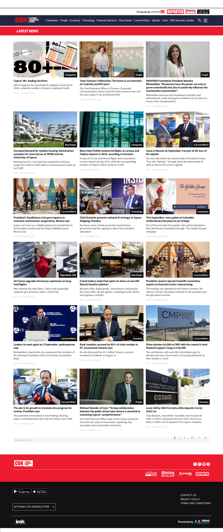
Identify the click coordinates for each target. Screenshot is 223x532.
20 (192, 437)
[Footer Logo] (23, 463)
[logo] (27, 20)
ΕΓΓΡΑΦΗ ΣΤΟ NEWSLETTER (32, 506)
